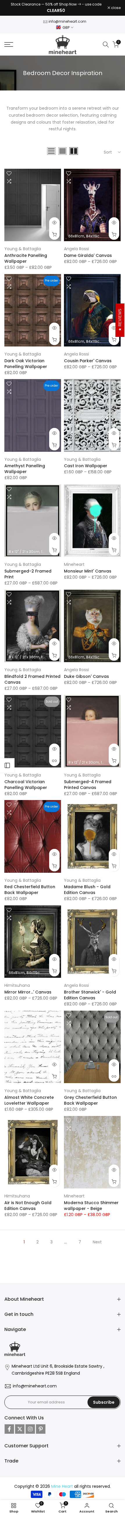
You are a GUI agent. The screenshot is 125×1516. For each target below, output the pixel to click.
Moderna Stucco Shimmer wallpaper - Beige (91, 1202)
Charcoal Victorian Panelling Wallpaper (25, 782)
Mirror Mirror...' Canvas (27, 989)
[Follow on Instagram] (30, 1426)
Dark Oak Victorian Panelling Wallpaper (25, 361)
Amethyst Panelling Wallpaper (24, 466)
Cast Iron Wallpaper (85, 463)
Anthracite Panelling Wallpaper (25, 256)
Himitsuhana (17, 983)
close (115, 6)
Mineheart (74, 562)
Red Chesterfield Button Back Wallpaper (29, 887)
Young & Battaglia (22, 246)
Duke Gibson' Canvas (86, 674)
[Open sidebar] (7, 765)
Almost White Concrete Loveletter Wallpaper (29, 1097)
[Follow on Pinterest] (41, 1426)
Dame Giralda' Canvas (88, 253)
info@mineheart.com (67, 18)
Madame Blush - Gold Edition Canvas (87, 887)
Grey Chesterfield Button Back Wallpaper (90, 1097)
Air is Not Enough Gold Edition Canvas (27, 1202)
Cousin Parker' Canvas (88, 358)
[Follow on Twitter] (20, 1426)
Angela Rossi (76, 246)
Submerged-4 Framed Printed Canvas (87, 782)
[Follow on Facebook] (9, 1426)
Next (97, 1239)
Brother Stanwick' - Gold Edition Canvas (90, 992)
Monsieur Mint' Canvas (87, 568)
